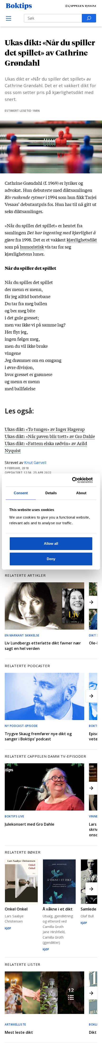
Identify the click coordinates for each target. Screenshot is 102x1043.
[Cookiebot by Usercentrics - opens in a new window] (72, 480)
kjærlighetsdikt (82, 239)
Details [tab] (51, 493)
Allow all (51, 543)
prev (11, 602)
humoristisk (32, 247)
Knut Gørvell (35, 462)
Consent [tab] (21, 493)
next (91, 602)
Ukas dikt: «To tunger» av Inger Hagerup (45, 429)
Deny (51, 559)
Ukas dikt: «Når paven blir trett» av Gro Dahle (50, 436)
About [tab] (81, 493)
